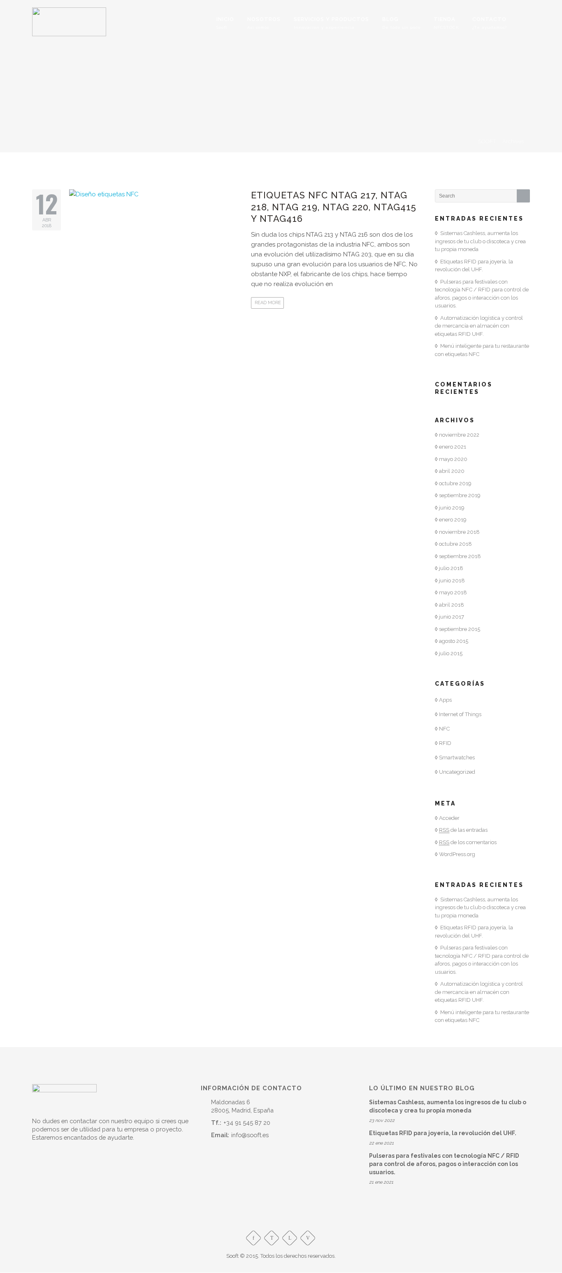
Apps (445, 700)
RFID (445, 743)
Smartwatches (457, 757)
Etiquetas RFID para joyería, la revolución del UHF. (442, 1133)
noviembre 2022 (459, 435)
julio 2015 (450, 653)
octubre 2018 (455, 544)
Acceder (449, 818)
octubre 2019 (455, 483)
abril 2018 (451, 605)
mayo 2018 (453, 592)
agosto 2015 (453, 641)
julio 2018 (451, 568)
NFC (444, 729)
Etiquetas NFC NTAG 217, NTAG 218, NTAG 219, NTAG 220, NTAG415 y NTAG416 (333, 207)
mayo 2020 (453, 459)
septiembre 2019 (460, 495)
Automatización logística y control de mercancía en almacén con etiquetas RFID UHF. (479, 326)
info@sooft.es (250, 1134)
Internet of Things (460, 714)
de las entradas (463, 830)
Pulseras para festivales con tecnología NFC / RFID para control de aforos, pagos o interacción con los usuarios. (444, 1163)
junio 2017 (451, 617)
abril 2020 (451, 471)
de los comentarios (468, 842)
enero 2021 (452, 447)
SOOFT (487, 141)
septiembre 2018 (460, 556)
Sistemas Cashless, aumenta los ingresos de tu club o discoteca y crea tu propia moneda (480, 241)
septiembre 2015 (459, 629)
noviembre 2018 (459, 532)
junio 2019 (451, 508)
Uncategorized (457, 772)
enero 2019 (453, 520)
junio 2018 (452, 580)
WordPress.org (457, 854)
